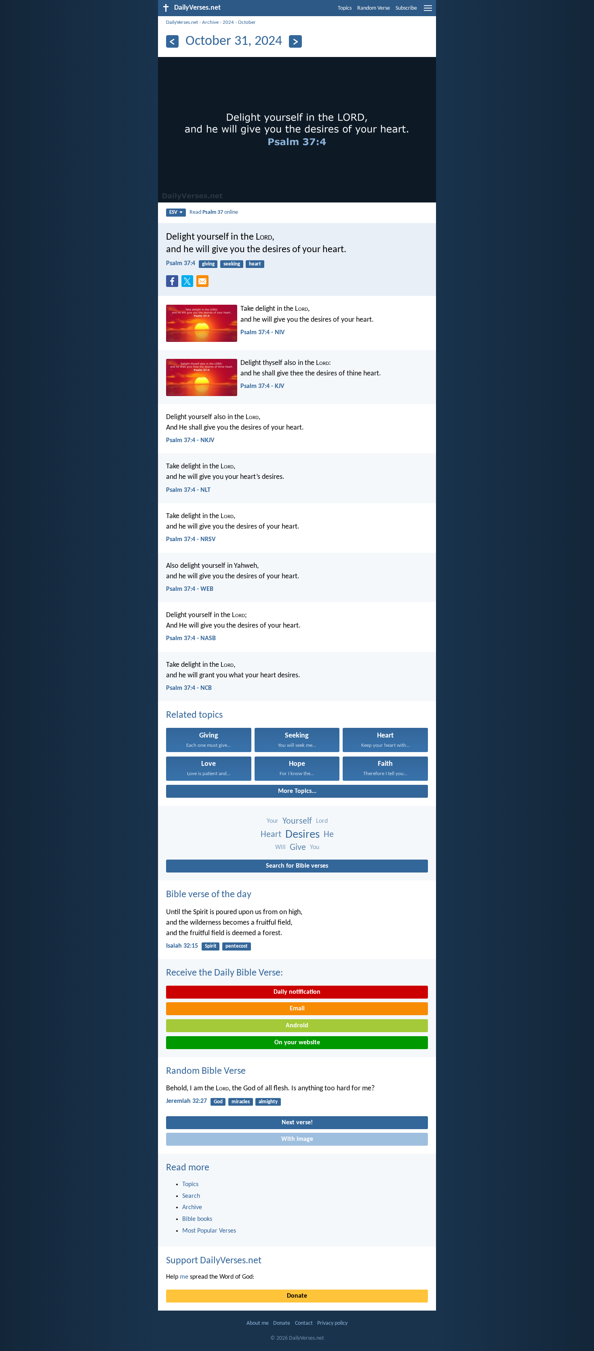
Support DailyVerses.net (213, 1261)
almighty (268, 1101)
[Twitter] (189, 283)
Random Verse (373, 8)
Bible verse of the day (208, 895)
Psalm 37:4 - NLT (188, 490)
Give (298, 847)
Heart (271, 834)
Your (272, 821)
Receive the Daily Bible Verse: (224, 973)
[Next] (295, 41)
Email (297, 1008)
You (314, 847)
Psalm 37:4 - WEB (189, 589)
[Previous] (172, 41)
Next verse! (297, 1122)
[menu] (428, 11)
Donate (297, 1296)
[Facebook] (173, 283)
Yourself (297, 821)
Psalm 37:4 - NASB (191, 638)
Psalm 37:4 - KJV (262, 386)
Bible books (197, 1219)
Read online (214, 212)
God (218, 1101)
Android (297, 1025)
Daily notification (297, 992)
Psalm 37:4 (180, 263)
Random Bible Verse (206, 1071)
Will (280, 847)
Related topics (194, 715)
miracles (241, 1101)
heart (255, 264)
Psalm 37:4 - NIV (262, 332)
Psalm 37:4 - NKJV (190, 440)
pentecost (236, 946)
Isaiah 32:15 (182, 946)
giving (208, 264)
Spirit (211, 946)
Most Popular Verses (209, 1231)
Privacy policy (332, 1323)
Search (191, 1196)
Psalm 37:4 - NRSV (190, 539)
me (184, 1277)
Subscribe (406, 8)
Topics (345, 8)
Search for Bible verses (297, 866)
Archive (210, 22)
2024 (228, 22)
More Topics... (297, 791)
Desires (302, 835)
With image (297, 1139)
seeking (231, 264)
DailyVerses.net (182, 22)
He (329, 834)
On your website (297, 1042)
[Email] (204, 283)
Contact (304, 1323)
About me (257, 1323)
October (247, 22)
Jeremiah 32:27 (186, 1101)
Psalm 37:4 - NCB (189, 688)
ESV (173, 212)
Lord (322, 821)
